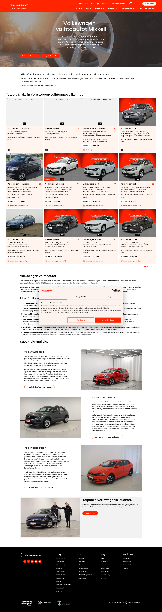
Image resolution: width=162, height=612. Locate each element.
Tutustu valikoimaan (30, 56)
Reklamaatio (60, 588)
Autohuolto (126, 558)
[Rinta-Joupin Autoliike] (19, 6)
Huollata (128, 554)
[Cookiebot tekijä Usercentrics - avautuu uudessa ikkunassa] (113, 290)
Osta (81, 554)
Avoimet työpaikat (118, 4)
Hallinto (58, 581)
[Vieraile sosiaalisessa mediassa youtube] (39, 561)
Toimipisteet (60, 571)
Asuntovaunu (105, 565)
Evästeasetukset (134, 602)
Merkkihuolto (127, 562)
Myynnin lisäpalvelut (85, 575)
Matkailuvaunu (83, 568)
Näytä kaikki (148, 267)
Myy (103, 554)
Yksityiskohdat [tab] (81, 297)
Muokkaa (80, 320)
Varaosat (126, 568)
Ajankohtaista (83, 4)
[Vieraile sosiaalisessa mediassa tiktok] (36, 561)
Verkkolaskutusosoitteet (64, 585)
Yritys (59, 554)
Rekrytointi (59, 568)
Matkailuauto (83, 565)
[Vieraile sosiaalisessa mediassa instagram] (32, 561)
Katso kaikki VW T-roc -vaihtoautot (107, 437)
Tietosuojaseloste (117, 602)
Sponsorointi (60, 578)
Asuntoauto (104, 562)
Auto (102, 558)
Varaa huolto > (90, 513)
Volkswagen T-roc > (103, 397)
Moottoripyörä (83, 571)
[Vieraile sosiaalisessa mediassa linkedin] (28, 561)
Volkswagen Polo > (35, 447)
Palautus (59, 591)
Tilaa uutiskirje (61, 565)
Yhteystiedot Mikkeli (50, 56)
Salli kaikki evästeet (107, 320)
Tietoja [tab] (109, 297)
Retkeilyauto (105, 568)
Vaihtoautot (82, 558)
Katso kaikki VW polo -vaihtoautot (40, 487)
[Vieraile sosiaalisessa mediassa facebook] (24, 561)
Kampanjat (95, 4)
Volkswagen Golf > (35, 352)
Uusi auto (82, 562)
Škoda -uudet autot (146, 8)
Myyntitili (103, 578)
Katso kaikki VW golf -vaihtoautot (39, 387)
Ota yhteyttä (60, 558)
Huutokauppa (83, 578)
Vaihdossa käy (105, 575)
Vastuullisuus (60, 575)
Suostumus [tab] (53, 297)
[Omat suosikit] (134, 3)
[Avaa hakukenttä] (139, 4)
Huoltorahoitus (127, 565)
